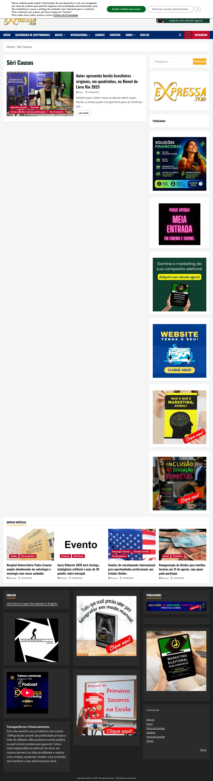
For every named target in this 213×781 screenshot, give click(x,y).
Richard (12, 578)
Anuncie (100, 35)
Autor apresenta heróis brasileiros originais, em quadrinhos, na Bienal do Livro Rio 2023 (40, 94)
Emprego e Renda (121, 551)
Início (6, 35)
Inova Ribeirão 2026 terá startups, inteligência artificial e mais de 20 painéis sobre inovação (78, 569)
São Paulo (78, 556)
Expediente (150, 732)
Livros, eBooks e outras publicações (28, 111)
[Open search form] (180, 35)
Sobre (129, 35)
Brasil (59, 35)
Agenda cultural (19, 107)
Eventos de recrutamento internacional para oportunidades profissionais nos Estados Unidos (131, 569)
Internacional (79, 35)
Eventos (35, 107)
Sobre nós (150, 719)
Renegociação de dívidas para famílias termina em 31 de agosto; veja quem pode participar (182, 569)
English (144, 35)
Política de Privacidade (155, 728)
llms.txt (203, 749)
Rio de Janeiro (56, 111)
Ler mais (85, 113)
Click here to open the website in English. (32, 603)
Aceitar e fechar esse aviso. (126, 9)
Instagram (201, 35)
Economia (178, 556)
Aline (81, 92)
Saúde (14, 556)
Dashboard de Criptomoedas (32, 35)
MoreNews (120, 778)
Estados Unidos (141, 551)
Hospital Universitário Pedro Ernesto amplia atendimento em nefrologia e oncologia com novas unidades (29, 569)
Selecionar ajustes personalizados (170, 9)
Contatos (115, 35)
